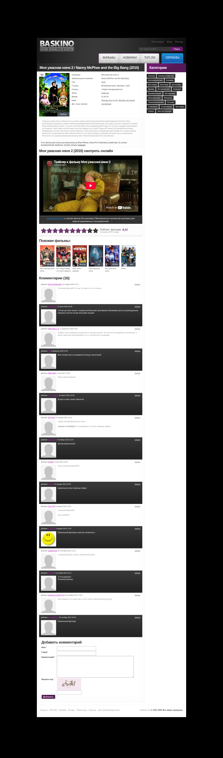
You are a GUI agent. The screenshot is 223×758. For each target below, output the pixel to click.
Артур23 (51, 417)
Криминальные (154, 93)
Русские (170, 102)
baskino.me (145, 710)
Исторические (164, 89)
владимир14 (53, 617)
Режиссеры (82, 710)
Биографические (155, 80)
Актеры (71, 710)
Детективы (176, 85)
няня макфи (53, 395)
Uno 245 (51, 506)
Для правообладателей (109, 710)
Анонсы (151, 76)
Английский (106, 104)
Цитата (137, 284)
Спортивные (166, 107)
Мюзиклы (168, 98)
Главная (43, 710)
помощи (81, 145)
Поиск (177, 49)
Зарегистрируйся (55, 218)
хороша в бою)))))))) (56, 595)
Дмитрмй (52, 373)
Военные (164, 85)
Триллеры (179, 107)
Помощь (179, 42)
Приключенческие (156, 102)
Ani (49, 351)
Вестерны (152, 85)
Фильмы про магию (126, 100)
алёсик (51, 484)
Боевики (169, 80)
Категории (158, 68)
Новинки (62, 710)
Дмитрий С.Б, (53, 329)
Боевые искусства (166, 76)
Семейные (152, 107)
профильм (52, 306)
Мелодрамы (170, 93)
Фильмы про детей (109, 100)
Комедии (105, 93)
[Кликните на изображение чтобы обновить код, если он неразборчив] (69, 679)
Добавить (48, 697)
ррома (50, 462)
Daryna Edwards (55, 284)
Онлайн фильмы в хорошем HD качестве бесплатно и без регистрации (57, 46)
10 (95, 231)
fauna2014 (52, 440)
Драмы (151, 89)
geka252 (51, 528)
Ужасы (151, 111)
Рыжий (51, 573)
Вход (169, 42)
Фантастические (164, 111)
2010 (103, 82)
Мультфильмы (154, 98)
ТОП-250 (53, 710)
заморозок (52, 551)
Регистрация (158, 42)
